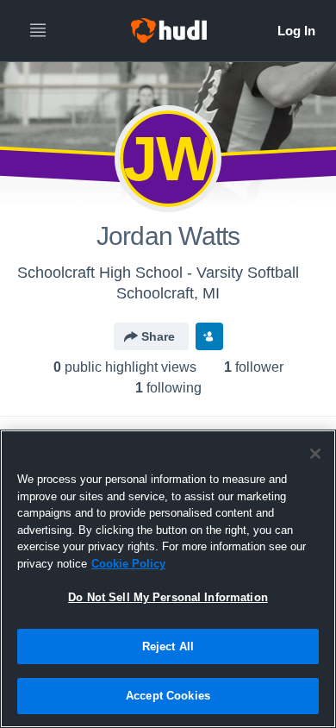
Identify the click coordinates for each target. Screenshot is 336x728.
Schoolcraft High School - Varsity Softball (158, 272)
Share (158, 336)
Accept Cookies (168, 695)
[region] (168, 579)
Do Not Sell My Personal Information (168, 597)
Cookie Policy (128, 563)
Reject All (168, 646)
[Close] (315, 454)
